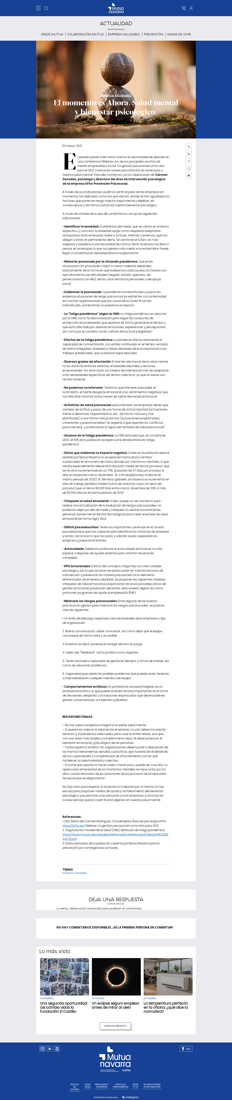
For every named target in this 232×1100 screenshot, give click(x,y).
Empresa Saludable (75, 873)
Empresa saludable (124, 34)
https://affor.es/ (74, 826)
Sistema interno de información (152, 1085)
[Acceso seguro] (191, 8)
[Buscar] (46, 8)
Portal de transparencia (120, 1085)
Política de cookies (74, 1087)
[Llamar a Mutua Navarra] (184, 8)
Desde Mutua (52, 34)
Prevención (153, 34)
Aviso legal (88, 1085)
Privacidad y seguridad (102, 1085)
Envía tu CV (135, 1085)
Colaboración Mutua (85, 34)
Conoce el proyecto (115, 1025)
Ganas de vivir (179, 34)
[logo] (116, 8)
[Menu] (38, 8)
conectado (94, 908)
